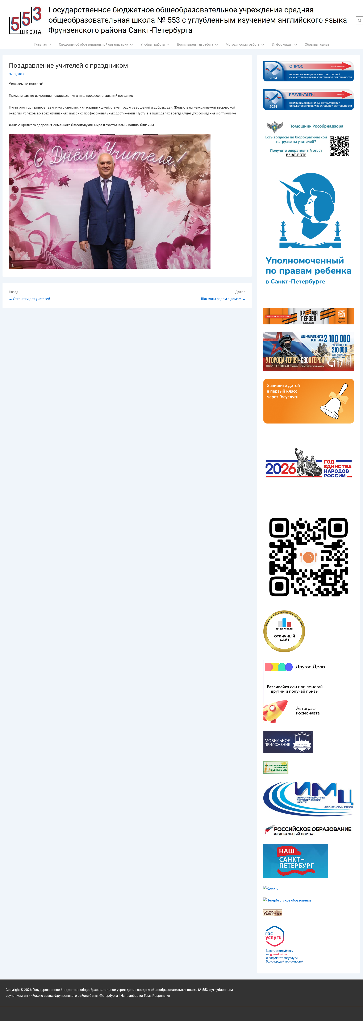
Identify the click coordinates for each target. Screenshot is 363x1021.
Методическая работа (242, 44)
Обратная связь (317, 44)
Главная (40, 44)
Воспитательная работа (195, 44)
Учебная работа (153, 44)
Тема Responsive (157, 996)
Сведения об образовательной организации (93, 44)
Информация (282, 44)
